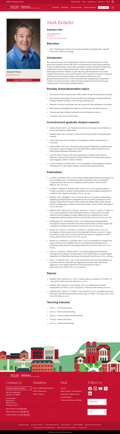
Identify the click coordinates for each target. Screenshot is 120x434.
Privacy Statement (66, 424)
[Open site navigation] (112, 7)
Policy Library (82, 427)
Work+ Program (38, 394)
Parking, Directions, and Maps (71, 400)
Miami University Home (16, 2)
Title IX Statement (78, 424)
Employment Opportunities (70, 394)
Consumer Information (37, 424)
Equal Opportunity (24, 424)
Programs (55, 7)
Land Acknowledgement (52, 424)
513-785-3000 (22, 409)
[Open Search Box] (113, 2)
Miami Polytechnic (39, 391)
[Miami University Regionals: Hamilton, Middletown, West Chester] (22, 7)
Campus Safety (66, 397)
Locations (91, 2)
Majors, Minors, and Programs (71, 391)
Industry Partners (90, 7)
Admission (65, 7)
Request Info (75, 2)
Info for (100, 2)
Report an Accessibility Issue (93, 424)
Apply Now (103, 7)
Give (108, 2)
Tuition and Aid (76, 7)
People (63, 388)
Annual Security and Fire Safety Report (44, 427)
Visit (84, 2)
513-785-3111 (24, 412)
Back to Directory (23, 80)
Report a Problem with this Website (67, 427)
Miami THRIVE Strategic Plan (43, 388)
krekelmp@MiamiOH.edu (54, 34)
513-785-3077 (25, 415)
